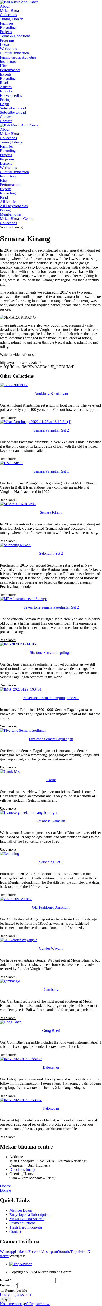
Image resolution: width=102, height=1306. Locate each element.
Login (5, 1299)
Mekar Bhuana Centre (16, 219)
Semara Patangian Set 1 (51, 471)
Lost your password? (15, 1295)
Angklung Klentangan (51, 393)
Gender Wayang (51, 948)
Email (6, 1280)
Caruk (51, 780)
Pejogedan (51, 1108)
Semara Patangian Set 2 (51, 430)
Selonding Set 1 (51, 862)
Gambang (51, 989)
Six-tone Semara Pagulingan (51, 653)
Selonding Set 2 (51, 553)
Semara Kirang (51, 512)
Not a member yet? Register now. (25, 1304)
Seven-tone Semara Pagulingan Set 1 (51, 698)
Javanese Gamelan (51, 821)
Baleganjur (51, 1067)
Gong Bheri (51, 1031)
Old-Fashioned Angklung (51, 907)
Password (8, 1285)
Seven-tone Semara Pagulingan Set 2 (51, 607)
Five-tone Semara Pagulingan (51, 739)
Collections (8, 223)
